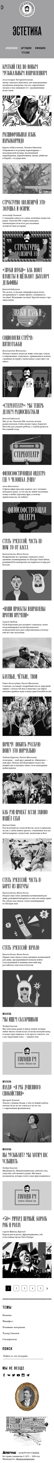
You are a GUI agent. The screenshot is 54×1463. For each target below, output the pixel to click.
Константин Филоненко (14, 350)
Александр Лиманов (12, 215)
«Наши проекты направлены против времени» (24, 611)
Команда (7, 1315)
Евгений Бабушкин (11, 289)
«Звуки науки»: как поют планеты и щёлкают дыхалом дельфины (26, 276)
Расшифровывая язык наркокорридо (19, 137)
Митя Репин (23, 554)
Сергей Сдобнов (10, 622)
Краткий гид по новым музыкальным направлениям (25, 69)
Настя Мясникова (29, 683)
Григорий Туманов (11, 1100)
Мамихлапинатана (25, 1459)
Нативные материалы (14, 1327)
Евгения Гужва (9, 825)
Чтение (26, 53)
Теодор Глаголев (10, 1026)
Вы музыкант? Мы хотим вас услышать (25, 1158)
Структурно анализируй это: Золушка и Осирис (24, 205)
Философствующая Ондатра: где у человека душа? (24, 476)
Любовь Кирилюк (11, 757)
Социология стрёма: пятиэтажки (18, 340)
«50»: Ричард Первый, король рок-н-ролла (25, 1221)
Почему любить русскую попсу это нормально (21, 747)
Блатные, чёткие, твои (20, 676)
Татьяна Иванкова (33, 147)
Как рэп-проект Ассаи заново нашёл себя (25, 815)
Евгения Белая (9, 554)
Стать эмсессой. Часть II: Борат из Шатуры (22, 882)
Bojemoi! (21, 1231)
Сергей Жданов (10, 1231)
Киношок (40, 48)
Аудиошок (12, 48)
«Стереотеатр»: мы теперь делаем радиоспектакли (23, 408)
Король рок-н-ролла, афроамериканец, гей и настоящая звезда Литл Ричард (22, 1235)
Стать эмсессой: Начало (21, 947)
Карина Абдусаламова (13, 147)
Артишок (26, 48)
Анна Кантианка (11, 486)
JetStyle (36, 1452)
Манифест (8, 1321)
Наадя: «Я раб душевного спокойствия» (22, 1090)
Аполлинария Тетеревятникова (18, 79)
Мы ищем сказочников (20, 1019)
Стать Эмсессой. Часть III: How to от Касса (22, 544)
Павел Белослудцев (11, 683)
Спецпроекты (10, 1339)
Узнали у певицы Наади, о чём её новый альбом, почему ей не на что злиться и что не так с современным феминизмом (25, 1106)
